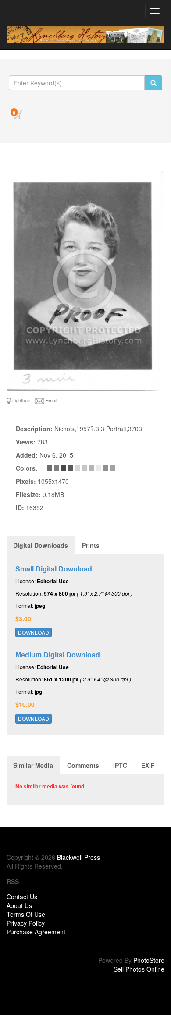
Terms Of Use (26, 914)
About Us (19, 905)
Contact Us (22, 896)
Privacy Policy (26, 923)
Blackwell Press (78, 857)
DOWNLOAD (33, 632)
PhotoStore (148, 960)
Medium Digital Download (57, 654)
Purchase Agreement (36, 931)
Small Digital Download (53, 569)
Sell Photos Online (139, 969)
